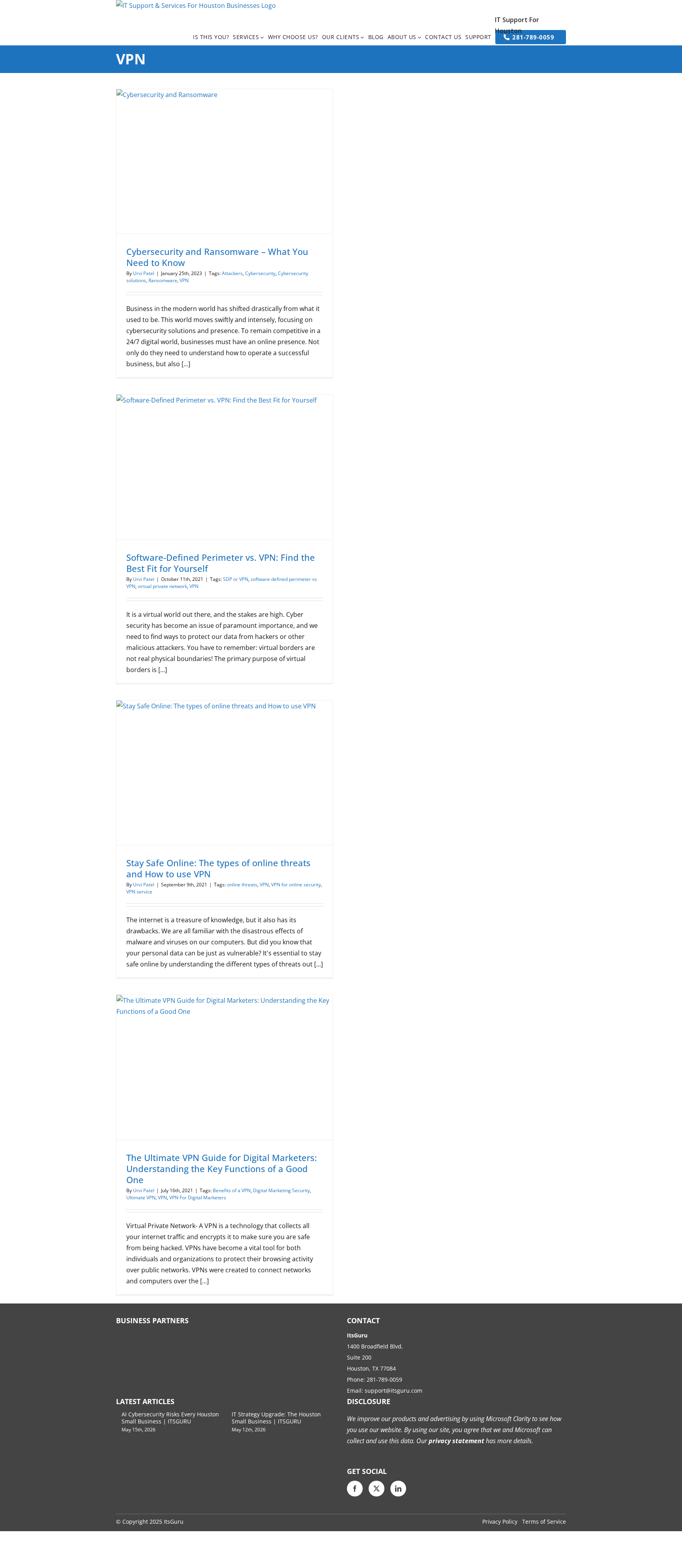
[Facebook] (355, 1488)
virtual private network (162, 586)
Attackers (232, 273)
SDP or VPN (235, 579)
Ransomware (162, 280)
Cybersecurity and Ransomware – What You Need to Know (217, 256)
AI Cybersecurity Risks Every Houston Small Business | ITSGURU (170, 1417)
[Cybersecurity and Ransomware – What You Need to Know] (224, 161)
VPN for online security (296, 884)
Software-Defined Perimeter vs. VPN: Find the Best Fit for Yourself (220, 562)
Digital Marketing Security (281, 1190)
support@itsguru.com (393, 1390)
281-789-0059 (384, 1379)
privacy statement (455, 1440)
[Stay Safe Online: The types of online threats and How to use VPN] (224, 772)
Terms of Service (544, 1521)
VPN (184, 280)
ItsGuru (174, 1521)
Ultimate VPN (141, 1197)
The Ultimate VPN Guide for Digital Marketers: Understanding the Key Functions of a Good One (221, 1168)
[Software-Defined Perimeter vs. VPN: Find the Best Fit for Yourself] (224, 467)
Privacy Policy (499, 1521)
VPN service (139, 891)
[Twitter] (376, 1488)
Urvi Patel (143, 273)
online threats (242, 884)
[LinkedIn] (398, 1488)
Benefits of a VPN (232, 1190)
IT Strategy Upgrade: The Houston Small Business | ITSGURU (276, 1417)
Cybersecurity (260, 273)
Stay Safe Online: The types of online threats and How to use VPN (218, 868)
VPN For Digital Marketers (197, 1197)
